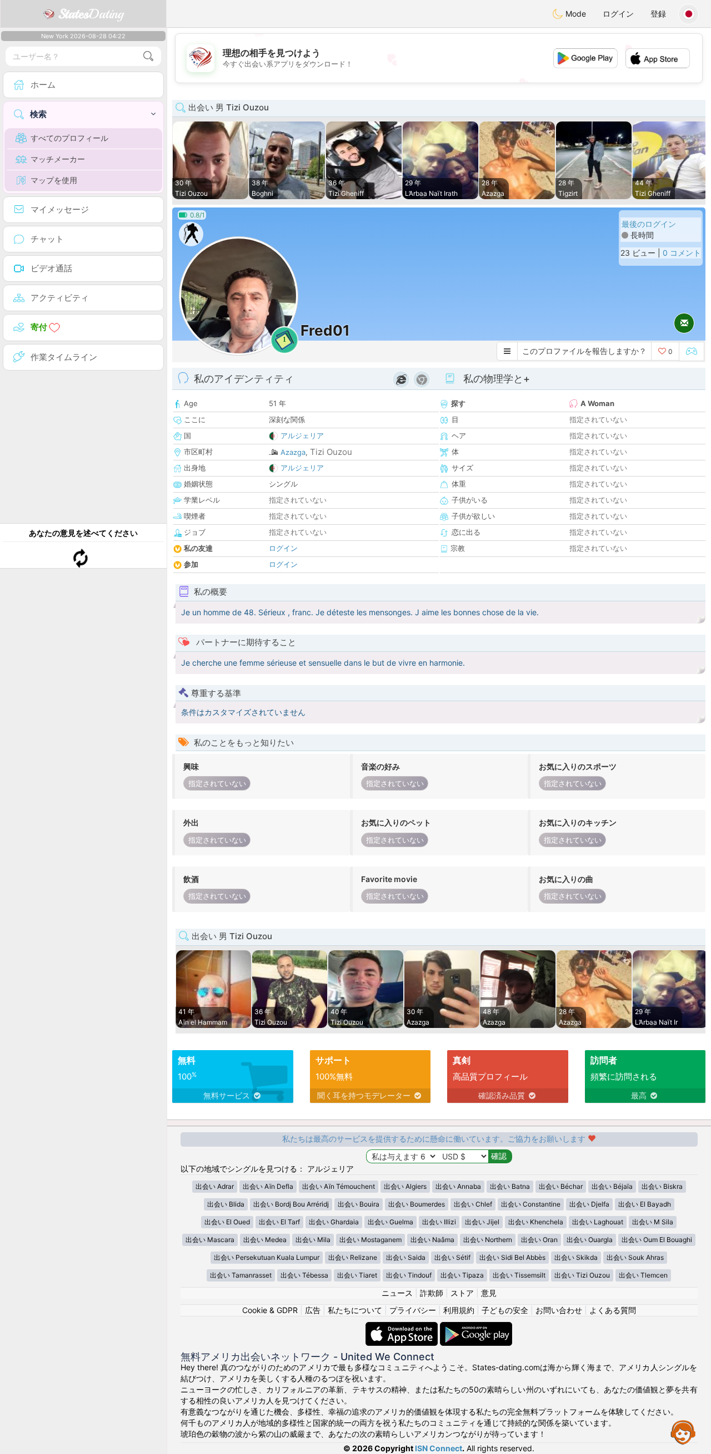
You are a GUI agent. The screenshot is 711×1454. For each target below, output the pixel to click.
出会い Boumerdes (416, 1204)
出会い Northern (487, 1239)
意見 (489, 1293)
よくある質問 (612, 1310)
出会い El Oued (227, 1222)
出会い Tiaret (357, 1275)
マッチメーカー (58, 159)
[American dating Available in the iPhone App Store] (402, 1327)
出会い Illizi (439, 1222)
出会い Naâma (432, 1239)
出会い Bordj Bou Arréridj (291, 1204)
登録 (658, 13)
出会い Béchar (561, 1186)
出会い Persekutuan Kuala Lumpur (266, 1257)
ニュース (397, 1293)
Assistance (683, 1432)
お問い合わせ (558, 1310)
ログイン (618, 13)
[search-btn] (148, 56)
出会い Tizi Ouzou (582, 1275)
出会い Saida (405, 1257)
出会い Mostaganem (370, 1239)
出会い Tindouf (409, 1275)
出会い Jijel (482, 1222)
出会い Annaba (458, 1186)
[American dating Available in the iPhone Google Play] (476, 1327)
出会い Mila (313, 1239)
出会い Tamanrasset (241, 1275)
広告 (313, 1310)
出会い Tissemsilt (519, 1275)
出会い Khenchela (535, 1222)
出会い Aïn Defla (268, 1186)
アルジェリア (302, 435)
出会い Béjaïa (612, 1186)
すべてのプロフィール (69, 138)
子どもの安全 (505, 1310)
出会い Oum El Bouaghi (657, 1239)
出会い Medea (265, 1239)
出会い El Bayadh (644, 1204)
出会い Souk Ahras (635, 1257)
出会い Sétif (452, 1257)
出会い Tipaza (462, 1275)
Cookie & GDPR (270, 1310)
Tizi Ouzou (331, 452)
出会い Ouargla (590, 1239)
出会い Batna (510, 1186)
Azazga (293, 452)
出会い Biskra (662, 1186)
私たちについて (355, 1310)
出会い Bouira (358, 1204)
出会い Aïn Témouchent (338, 1186)
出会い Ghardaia (334, 1222)
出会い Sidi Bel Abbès (512, 1257)
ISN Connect (438, 1448)
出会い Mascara (210, 1239)
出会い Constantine (530, 1204)
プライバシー (412, 1310)
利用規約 (458, 1310)
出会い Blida (225, 1204)
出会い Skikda (576, 1257)
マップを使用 (54, 180)
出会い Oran (539, 1239)
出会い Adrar (215, 1186)
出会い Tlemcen (643, 1275)
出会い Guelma (390, 1222)
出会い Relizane (352, 1257)
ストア (462, 1293)
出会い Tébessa (304, 1275)
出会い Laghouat (597, 1222)
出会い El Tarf (279, 1222)
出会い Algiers (405, 1186)
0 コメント (682, 252)
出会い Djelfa (589, 1204)
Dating (90, 14)
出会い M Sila (652, 1222)
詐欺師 (431, 1293)
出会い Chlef (473, 1204)
